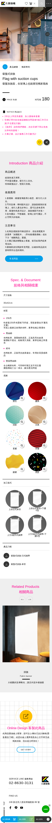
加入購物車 (6, 819)
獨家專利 (26, 67)
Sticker (26, 676)
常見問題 (13, 259)
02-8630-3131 (21, 783)
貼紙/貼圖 (26, 672)
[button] (4, 34)
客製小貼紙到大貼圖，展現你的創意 (26, 682)
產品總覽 (14, 67)
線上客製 (22, 819)
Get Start (26, 750)
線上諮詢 (39, 819)
